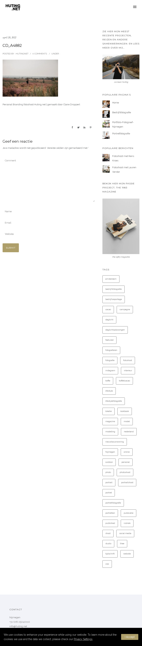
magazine (110, 421)
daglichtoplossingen (115, 330)
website (127, 554)
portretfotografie (113, 503)
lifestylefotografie (113, 401)
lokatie (108, 411)
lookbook (124, 411)
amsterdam (110, 279)
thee (122, 543)
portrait (108, 482)
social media (125, 533)
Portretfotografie (121, 133)
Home (115, 102)
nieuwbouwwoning (114, 442)
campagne (125, 309)
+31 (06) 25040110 (19, 621)
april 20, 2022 (9, 37)
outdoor (109, 462)
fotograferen (111, 350)
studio (108, 543)
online (127, 452)
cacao (108, 309)
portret (108, 492)
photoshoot (125, 472)
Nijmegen (110, 452)
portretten (110, 513)
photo (108, 472)
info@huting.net (18, 626)
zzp (107, 564)
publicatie (128, 513)
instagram (110, 370)
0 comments (39, 53)
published (110, 523)
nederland (129, 431)
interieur (128, 370)
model (127, 421)
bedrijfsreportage (113, 299)
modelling (110, 431)
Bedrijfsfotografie (121, 112)
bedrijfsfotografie (113, 289)
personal (125, 462)
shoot (108, 533)
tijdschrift (110, 554)
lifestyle (109, 391)
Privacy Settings (83, 639)
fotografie (109, 360)
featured (109, 340)
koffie (107, 381)
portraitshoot (127, 482)
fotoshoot (127, 360)
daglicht (109, 319)
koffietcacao (124, 381)
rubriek (127, 523)
